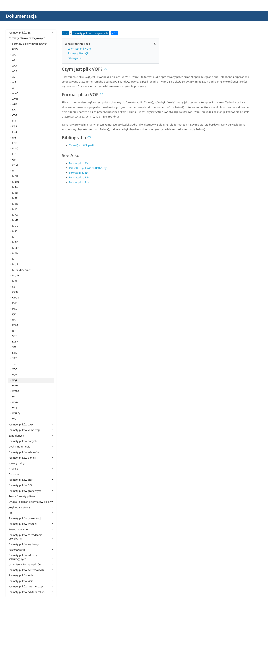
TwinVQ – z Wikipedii (81, 145)
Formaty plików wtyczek (23, 523)
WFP (14, 397)
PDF (11, 513)
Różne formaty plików (22, 496)
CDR (14, 121)
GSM (15, 165)
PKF (14, 303)
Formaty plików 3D (20, 32)
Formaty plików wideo (22, 575)
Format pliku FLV (79, 182)
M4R (15, 203)
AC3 (14, 71)
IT (13, 170)
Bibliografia (74, 58)
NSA (14, 286)
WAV (15, 386)
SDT (14, 336)
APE (14, 104)
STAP (15, 352)
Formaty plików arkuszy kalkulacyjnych (23, 556)
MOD (15, 225)
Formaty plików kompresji (24, 430)
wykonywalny (17, 463)
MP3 (15, 237)
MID (14, 209)
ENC (14, 143)
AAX (14, 65)
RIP (14, 330)
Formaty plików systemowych (26, 570)
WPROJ (16, 413)
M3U (15, 176)
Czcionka (14, 474)
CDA (14, 115)
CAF (14, 110)
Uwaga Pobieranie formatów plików (30, 501)
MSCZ (15, 248)
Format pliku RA (78, 172)
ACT (14, 76)
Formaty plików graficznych (25, 490)
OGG (15, 292)
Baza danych (16, 435)
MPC (15, 242)
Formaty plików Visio (21, 581)
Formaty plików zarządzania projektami (25, 536)
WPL (14, 408)
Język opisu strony (19, 507)
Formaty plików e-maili (22, 457)
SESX (15, 341)
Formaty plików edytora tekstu (27, 592)
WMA (15, 402)
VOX (14, 374)
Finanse (13, 468)
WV (14, 419)
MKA (15, 214)
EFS (14, 137)
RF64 (15, 325)
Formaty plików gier (20, 479)
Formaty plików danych (23, 441)
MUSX (15, 275)
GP (13, 159)
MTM (15, 253)
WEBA (15, 391)
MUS (15, 264)
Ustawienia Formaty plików (25, 564)
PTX (14, 308)
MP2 (15, 231)
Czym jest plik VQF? (79, 48)
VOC (14, 369)
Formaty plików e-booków (24, 452)
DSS (14, 126)
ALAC (15, 93)
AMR (15, 99)
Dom (65, 33)
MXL (14, 281)
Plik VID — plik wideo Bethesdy (87, 168)
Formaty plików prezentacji (25, 518)
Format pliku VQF (78, 53)
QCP (14, 314)
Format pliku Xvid (79, 163)
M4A (15, 187)
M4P (15, 198)
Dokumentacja (21, 16)
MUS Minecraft (21, 270)
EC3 (14, 132)
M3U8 (15, 181)
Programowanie (18, 529)
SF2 (14, 347)
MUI (14, 259)
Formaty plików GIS (20, 485)
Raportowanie (17, 549)
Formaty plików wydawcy (24, 544)
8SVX (15, 49)
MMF (15, 220)
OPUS (15, 297)
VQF (14, 380)
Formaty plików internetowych (27, 586)
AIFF (14, 87)
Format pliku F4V (79, 177)
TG (13, 363)
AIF (14, 82)
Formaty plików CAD (21, 424)
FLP (14, 154)
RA (13, 319)
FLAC (15, 148)
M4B (15, 192)
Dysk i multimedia (19, 446)
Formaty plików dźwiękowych (27, 38)
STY (14, 358)
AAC (14, 60)
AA (13, 54)
